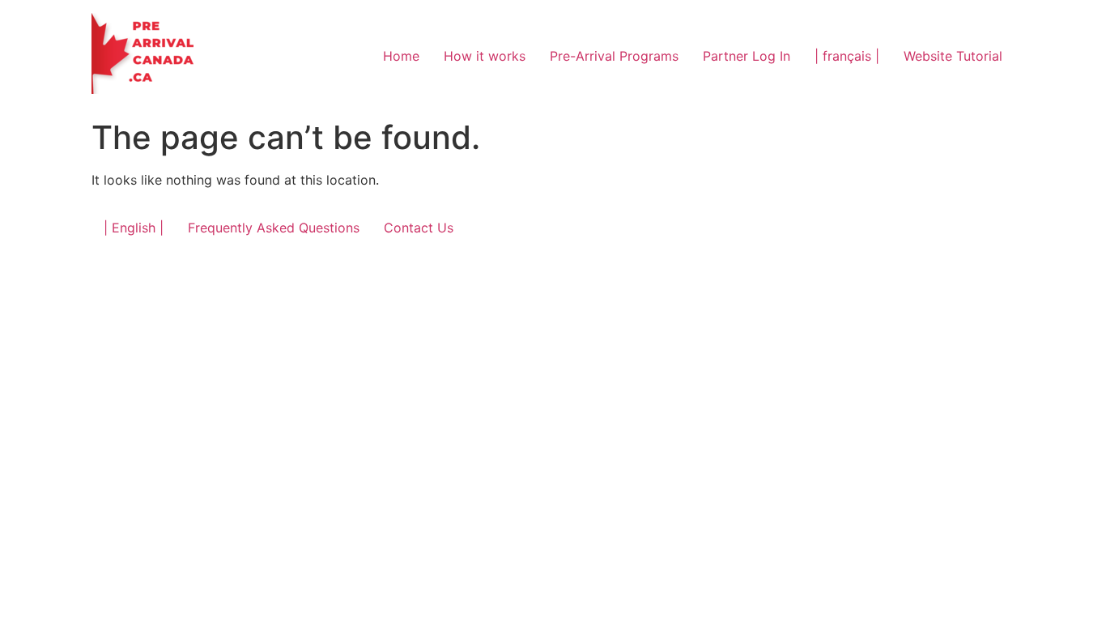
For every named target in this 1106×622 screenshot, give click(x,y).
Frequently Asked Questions (273, 227)
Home (401, 56)
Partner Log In (746, 56)
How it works (484, 56)
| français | (847, 56)
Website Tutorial (953, 56)
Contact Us (418, 227)
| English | (134, 227)
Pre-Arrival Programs (614, 56)
